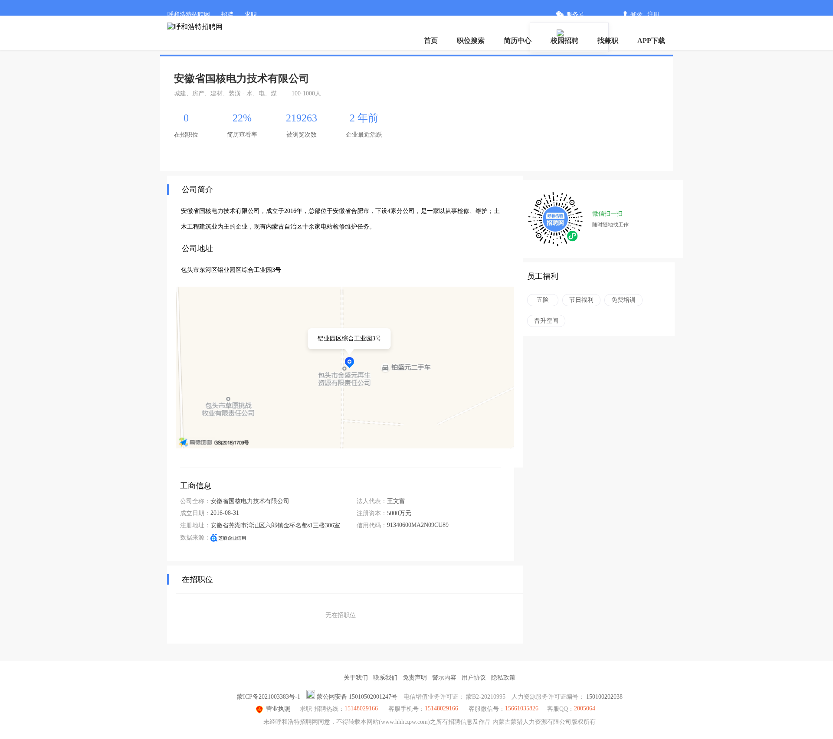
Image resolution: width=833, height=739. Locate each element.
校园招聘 (564, 40)
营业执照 (278, 709)
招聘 (227, 14)
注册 (653, 14)
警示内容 (444, 677)
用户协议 (474, 677)
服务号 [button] (575, 14)
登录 (636, 14)
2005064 (584, 708)
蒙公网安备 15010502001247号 (357, 696)
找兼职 (607, 40)
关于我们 (356, 677)
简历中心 (517, 40)
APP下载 (651, 40)
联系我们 (385, 677)
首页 (431, 40)
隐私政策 (503, 677)
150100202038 (604, 696)
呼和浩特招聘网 (188, 14)
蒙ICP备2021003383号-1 (268, 696)
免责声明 (415, 677)
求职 (251, 14)
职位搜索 (471, 40)
